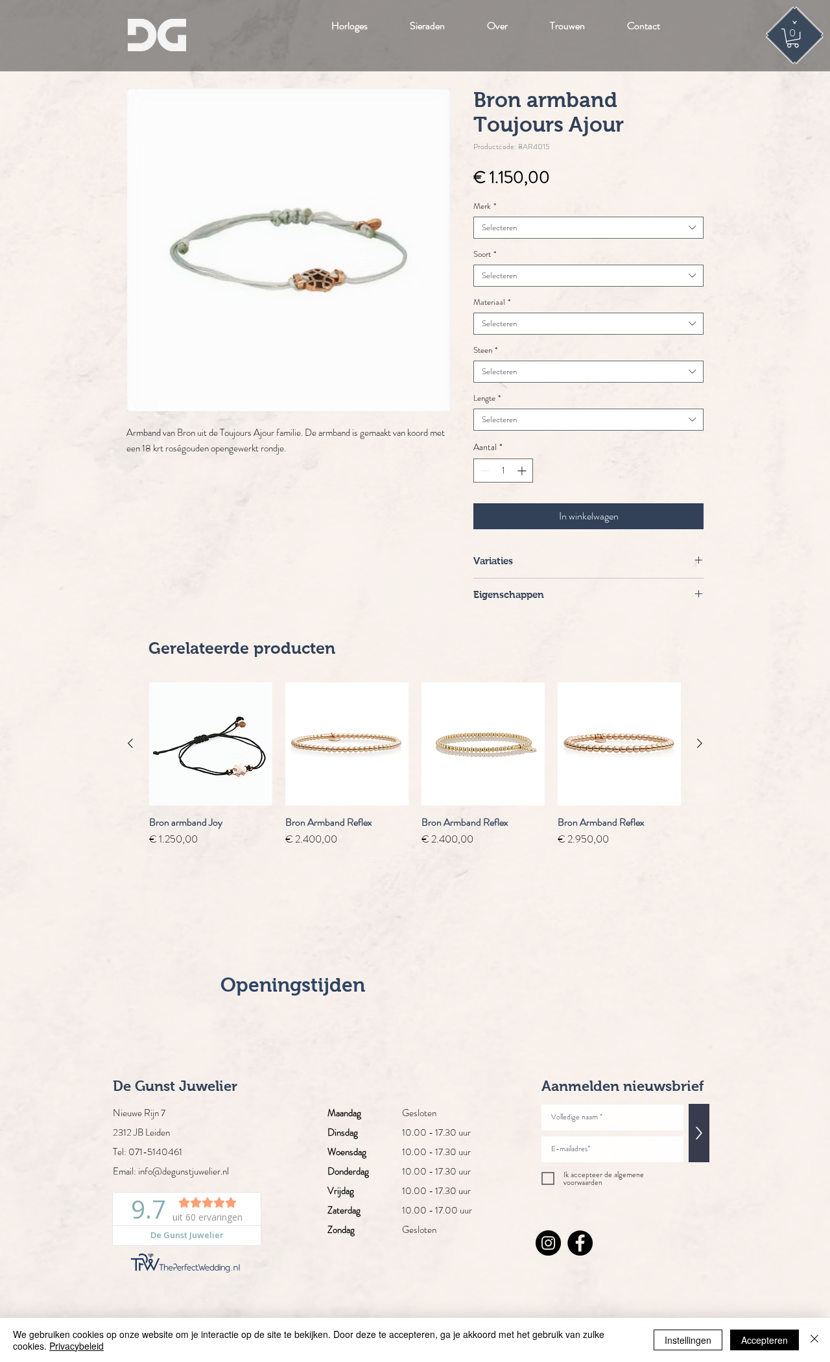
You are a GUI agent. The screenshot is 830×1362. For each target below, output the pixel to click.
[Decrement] (483, 470)
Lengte (487, 398)
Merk (484, 206)
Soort (484, 254)
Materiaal (491, 302)
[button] (792, 38)
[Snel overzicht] (210, 744)
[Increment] (523, 470)
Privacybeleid (76, 1345)
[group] (415, 765)
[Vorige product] (130, 743)
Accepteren (764, 1339)
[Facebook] (580, 1243)
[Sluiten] (814, 1340)
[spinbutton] (503, 470)
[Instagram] (548, 1243)
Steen (485, 350)
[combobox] (588, 228)
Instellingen (688, 1339)
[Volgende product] (699, 743)
